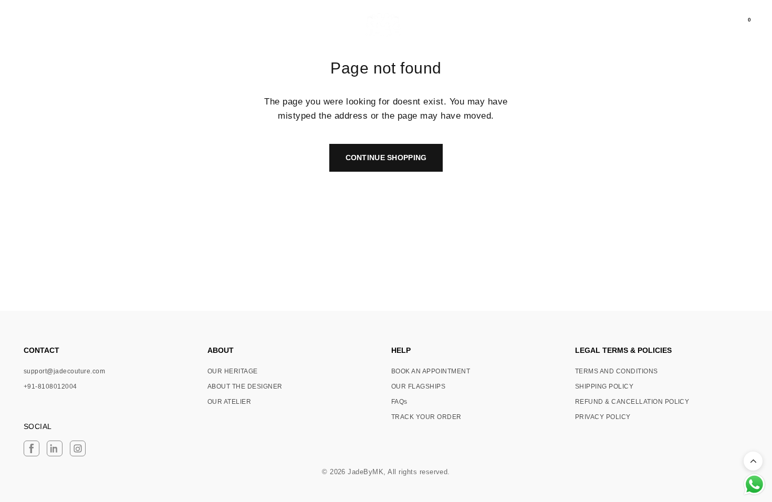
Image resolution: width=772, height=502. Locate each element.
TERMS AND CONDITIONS (616, 371)
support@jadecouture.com (64, 371)
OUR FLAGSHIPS (418, 386)
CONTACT (41, 350)
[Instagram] (78, 448)
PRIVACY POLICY (603, 417)
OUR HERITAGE (232, 371)
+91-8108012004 (50, 386)
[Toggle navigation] (24, 25)
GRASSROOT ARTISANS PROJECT (109, 25)
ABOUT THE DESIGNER (245, 386)
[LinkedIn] (54, 448)
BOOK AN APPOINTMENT (430, 371)
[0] (740, 25)
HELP (401, 350)
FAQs (399, 401)
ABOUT (220, 350)
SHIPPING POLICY (604, 386)
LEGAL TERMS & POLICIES (623, 350)
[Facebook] (31, 448)
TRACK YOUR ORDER (426, 417)
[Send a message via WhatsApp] (754, 484)
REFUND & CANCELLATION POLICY (632, 401)
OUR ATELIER (229, 401)
